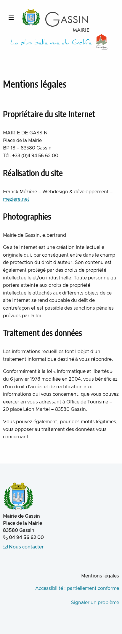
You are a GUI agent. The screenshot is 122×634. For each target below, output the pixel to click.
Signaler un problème (95, 602)
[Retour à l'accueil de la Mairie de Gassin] (18, 496)
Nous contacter (26, 547)
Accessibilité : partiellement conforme (77, 588)
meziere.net (16, 199)
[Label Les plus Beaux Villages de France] (102, 42)
